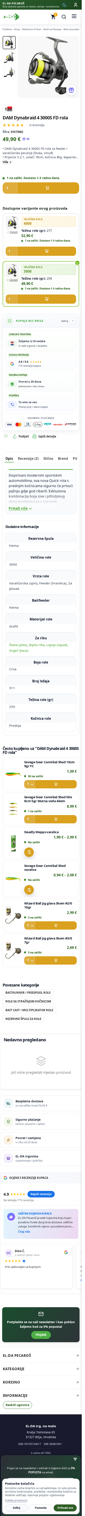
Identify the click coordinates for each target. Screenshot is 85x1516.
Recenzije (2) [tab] (28, 458)
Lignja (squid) (56, 645)
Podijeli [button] (24, 436)
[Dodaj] (50, 784)
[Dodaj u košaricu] (41, 188)
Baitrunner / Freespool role (28, 993)
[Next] (73, 67)
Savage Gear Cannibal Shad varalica (45, 867)
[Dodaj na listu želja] (6, 436)
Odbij (16, 1508)
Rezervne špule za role (23, 1019)
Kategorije (14, 1368)
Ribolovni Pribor (31, 29)
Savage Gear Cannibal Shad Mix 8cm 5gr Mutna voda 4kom (48, 799)
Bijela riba (37, 645)
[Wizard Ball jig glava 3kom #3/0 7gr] (13, 950)
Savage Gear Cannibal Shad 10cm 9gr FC (49, 764)
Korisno (11, 1382)
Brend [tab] (63, 458)
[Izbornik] (74, 17)
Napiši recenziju (41, 1194)
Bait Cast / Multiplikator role (29, 1010)
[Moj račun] (75, 4)
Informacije (15, 1395)
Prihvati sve (65, 1508)
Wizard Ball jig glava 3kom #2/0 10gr (48, 905)
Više (5, 162)
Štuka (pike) (18, 645)
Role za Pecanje (52, 29)
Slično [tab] (48, 458)
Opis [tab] (9, 458)
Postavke (41, 1508)
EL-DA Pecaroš (17, 1355)
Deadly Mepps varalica (41, 832)
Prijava (41, 1335)
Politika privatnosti (16, 1500)
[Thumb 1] (9, 42)
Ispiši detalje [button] (47, 436)
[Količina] (29, 784)
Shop (17, 29)
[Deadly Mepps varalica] (13, 843)
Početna (7, 29)
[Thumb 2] (9, 57)
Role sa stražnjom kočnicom (28, 1001)
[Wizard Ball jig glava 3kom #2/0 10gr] (13, 915)
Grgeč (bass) (18, 650)
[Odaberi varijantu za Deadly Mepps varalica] (29, 852)
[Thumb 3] (9, 72)
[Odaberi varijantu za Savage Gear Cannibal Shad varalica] (29, 890)
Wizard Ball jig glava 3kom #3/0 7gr (48, 940)
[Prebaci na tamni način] (64, 4)
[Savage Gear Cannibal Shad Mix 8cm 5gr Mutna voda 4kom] (13, 809)
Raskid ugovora (17, 1405)
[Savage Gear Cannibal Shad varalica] (13, 879)
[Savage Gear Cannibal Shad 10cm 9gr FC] (13, 774)
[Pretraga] (64, 17)
